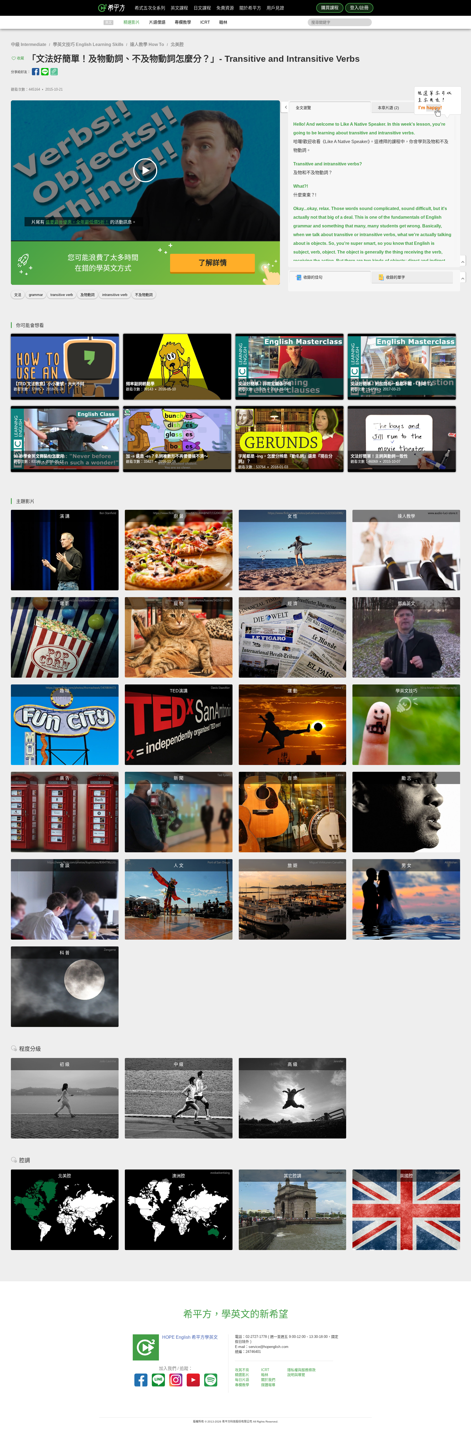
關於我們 (268, 1380)
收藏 (20, 58)
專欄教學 (183, 22)
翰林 (223, 22)
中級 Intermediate (28, 44)
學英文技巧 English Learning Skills (88, 44)
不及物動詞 (144, 295)
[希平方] (113, 8)
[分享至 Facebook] (35, 71)
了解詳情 (212, 263)
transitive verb (61, 295)
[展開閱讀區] (284, 107)
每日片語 (242, 1380)
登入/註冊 (359, 7)
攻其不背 (242, 1370)
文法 (17, 295)
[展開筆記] (463, 277)
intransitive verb (114, 295)
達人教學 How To (147, 44)
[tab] (330, 107)
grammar (36, 295)
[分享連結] (54, 71)
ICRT (205, 22)
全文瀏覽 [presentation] (303, 108)
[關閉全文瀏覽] (463, 260)
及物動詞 (87, 295)
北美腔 (177, 44)
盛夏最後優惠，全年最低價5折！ (77, 222)
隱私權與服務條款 (301, 1370)
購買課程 (330, 7)
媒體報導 (268, 1385)
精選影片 (131, 22)
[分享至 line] (45, 71)
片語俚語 (157, 22)
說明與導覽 (296, 1375)
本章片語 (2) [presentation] (388, 108)
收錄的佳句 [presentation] (312, 277)
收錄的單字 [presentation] (395, 277)
